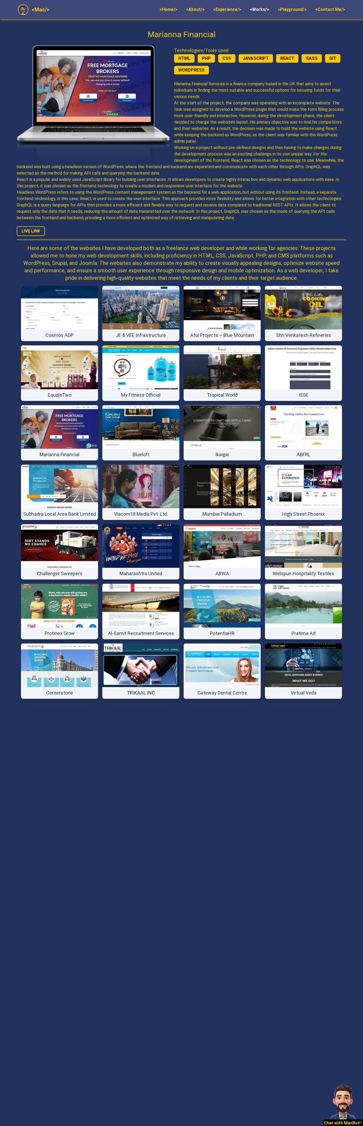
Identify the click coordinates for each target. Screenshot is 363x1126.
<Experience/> (227, 9)
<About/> (195, 9)
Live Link (31, 231)
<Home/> (168, 9)
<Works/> (259, 9)
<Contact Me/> (330, 9)
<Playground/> (292, 9)
